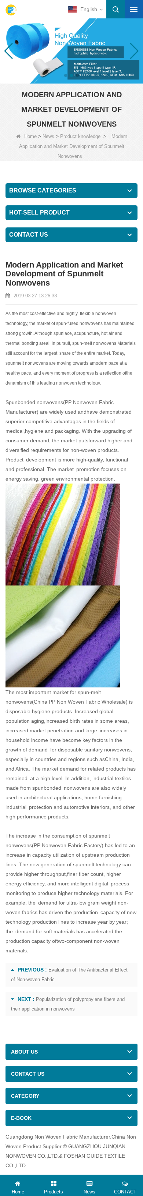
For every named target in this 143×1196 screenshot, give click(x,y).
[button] (65, 75)
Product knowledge (80, 136)
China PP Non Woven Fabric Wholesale (80, 702)
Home (30, 136)
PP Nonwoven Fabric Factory (68, 845)
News (48, 136)
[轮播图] (71, 50)
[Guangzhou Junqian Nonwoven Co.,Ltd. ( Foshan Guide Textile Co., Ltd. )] (11, 9)
